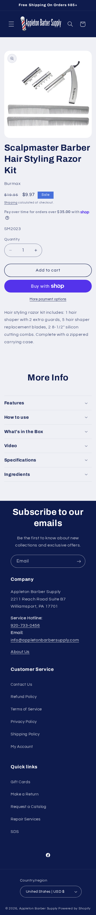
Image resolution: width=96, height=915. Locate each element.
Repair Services (25, 819)
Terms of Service (26, 709)
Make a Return (24, 794)
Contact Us (21, 685)
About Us (20, 652)
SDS (15, 832)
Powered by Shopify (74, 908)
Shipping (11, 202)
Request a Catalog (28, 807)
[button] (11, 24)
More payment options (48, 299)
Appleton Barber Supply (38, 908)
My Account (22, 747)
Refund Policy (24, 697)
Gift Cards (20, 782)
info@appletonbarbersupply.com (45, 640)
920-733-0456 (25, 625)
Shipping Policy (25, 734)
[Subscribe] (79, 561)
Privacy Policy (24, 722)
